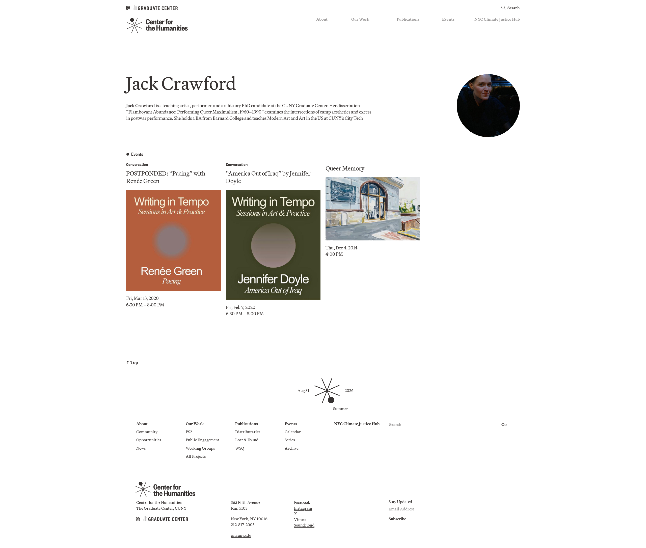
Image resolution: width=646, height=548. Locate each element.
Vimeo (300, 519)
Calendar (450, 27)
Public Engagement (368, 41)
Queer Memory (345, 168)
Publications (408, 19)
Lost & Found (408, 34)
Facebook (302, 502)
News (321, 41)
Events (448, 19)
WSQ (401, 41)
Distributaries (409, 27)
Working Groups (366, 48)
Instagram (303, 508)
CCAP (356, 34)
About (322, 19)
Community (326, 27)
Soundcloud (304, 525)
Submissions (453, 48)
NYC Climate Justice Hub (497, 19)
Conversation (137, 164)
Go (504, 424)
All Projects (361, 56)
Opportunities (328, 34)
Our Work (360, 19)
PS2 (354, 27)
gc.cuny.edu (241, 535)
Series (447, 34)
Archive (449, 41)
